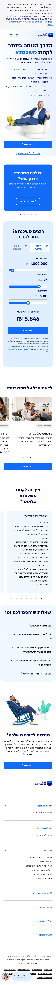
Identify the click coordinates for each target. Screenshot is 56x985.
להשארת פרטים (28, 201)
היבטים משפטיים (10, 970)
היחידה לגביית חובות (45, 974)
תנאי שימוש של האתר (44, 978)
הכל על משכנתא (44, 806)
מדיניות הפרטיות (23, 970)
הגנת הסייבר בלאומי (43, 879)
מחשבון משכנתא (41, 893)
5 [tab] (16, 598)
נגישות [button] (16, 35)
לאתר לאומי (48, 970)
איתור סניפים (45, 907)
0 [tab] (35, 214)
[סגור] (27, 976)
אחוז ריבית (42, 291)
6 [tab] (11, 598)
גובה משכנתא (41, 258)
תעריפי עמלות (46, 862)
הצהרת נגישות (37, 970)
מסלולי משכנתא (44, 921)
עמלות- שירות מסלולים (42, 870)
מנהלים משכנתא (44, 828)
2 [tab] (28, 214)
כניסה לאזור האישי (44, 835)
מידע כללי (47, 851)
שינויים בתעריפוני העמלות (40, 858)
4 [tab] (20, 214)
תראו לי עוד (28, 466)
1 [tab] (31, 214)
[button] (28, 625)
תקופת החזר (42, 275)
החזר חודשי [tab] (38, 247)
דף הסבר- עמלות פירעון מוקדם (39, 866)
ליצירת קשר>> (45, 935)
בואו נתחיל (28, 144)
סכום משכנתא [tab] (16, 247)
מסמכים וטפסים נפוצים (42, 813)
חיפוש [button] (11, 35)
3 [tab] (24, 214)
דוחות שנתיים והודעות (42, 874)
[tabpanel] (28, 308)
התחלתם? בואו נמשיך (28, 153)
